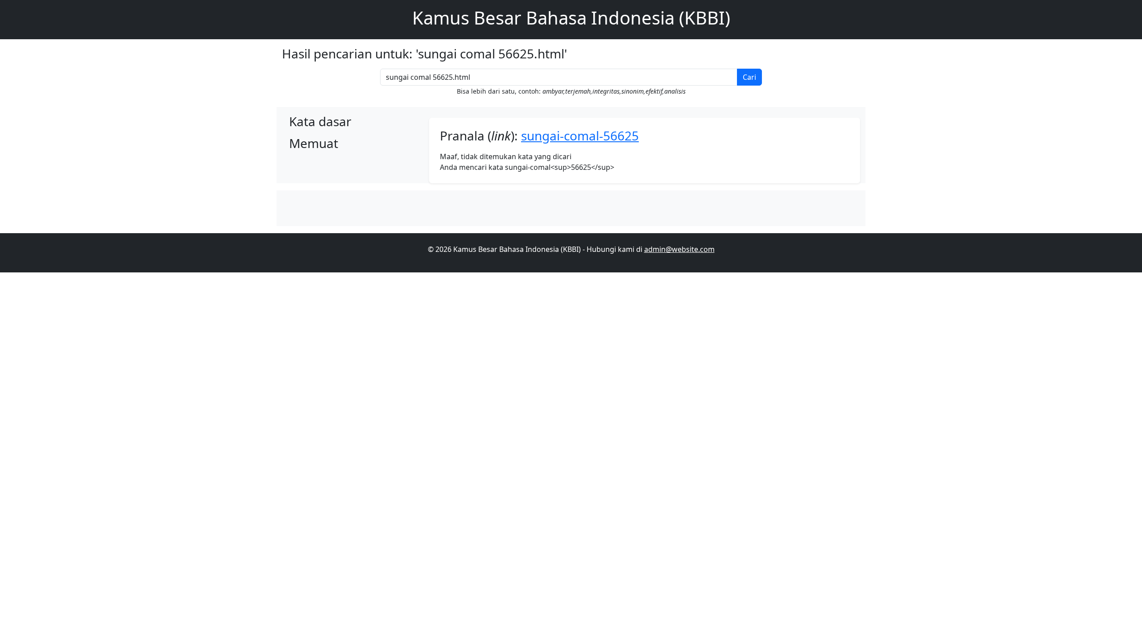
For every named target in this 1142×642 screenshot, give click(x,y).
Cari (749, 77)
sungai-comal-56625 (580, 135)
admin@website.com (679, 249)
